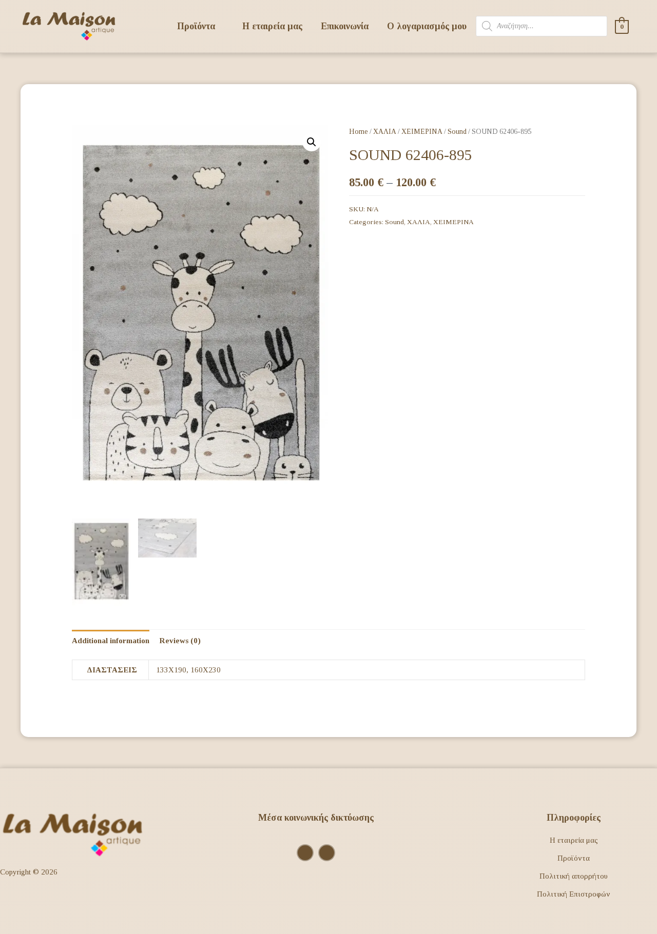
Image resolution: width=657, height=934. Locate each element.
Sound (457, 131)
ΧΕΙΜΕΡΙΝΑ (421, 131)
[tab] (110, 641)
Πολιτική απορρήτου (573, 876)
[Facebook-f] (326, 852)
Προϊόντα (573, 858)
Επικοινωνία (345, 26)
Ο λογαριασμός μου (427, 26)
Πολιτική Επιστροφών (573, 894)
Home (358, 131)
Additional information (110, 641)
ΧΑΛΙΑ (384, 131)
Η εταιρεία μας (272, 26)
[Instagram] (305, 852)
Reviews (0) (180, 641)
